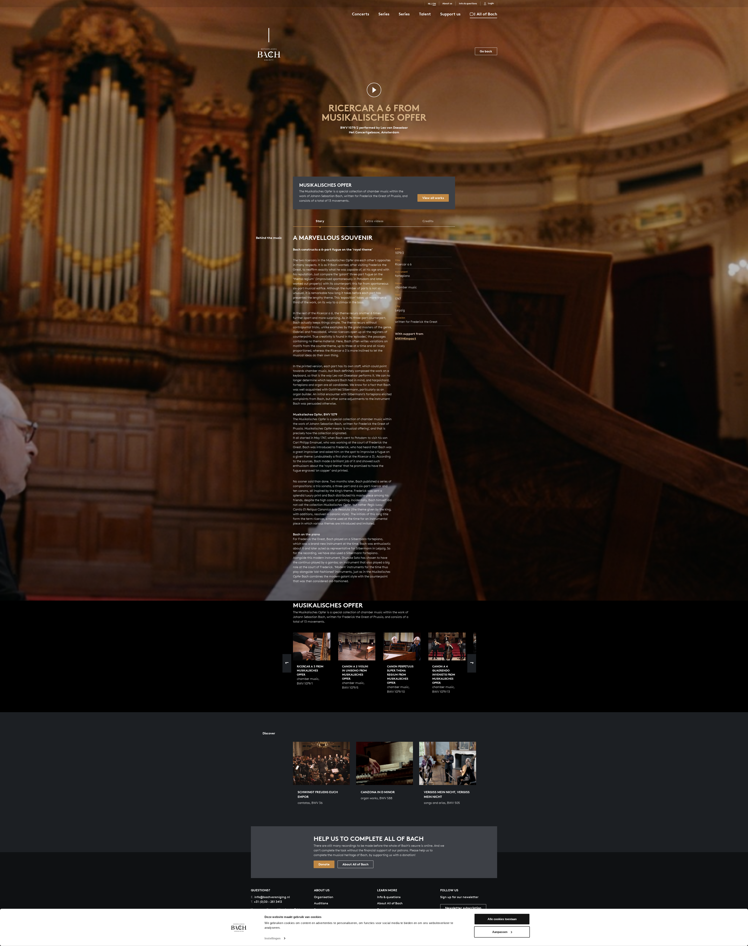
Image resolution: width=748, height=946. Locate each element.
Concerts (360, 13)
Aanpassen (499, 931)
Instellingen (272, 938)
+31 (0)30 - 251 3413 (266, 902)
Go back (486, 51)
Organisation (323, 897)
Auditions (321, 903)
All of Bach (487, 13)
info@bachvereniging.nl (270, 897)
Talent (425, 13)
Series (383, 13)
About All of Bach (355, 864)
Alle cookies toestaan (502, 919)
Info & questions (468, 3)
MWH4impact (405, 338)
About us (447, 3)
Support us (450, 13)
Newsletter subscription (463, 908)
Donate (324, 864)
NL (429, 3)
